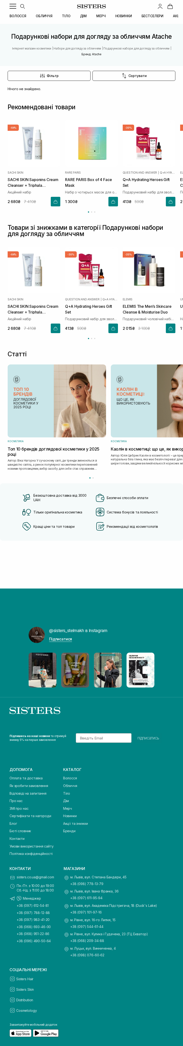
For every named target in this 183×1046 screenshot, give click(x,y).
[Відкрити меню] (13, 6)
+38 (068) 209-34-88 (87, 941)
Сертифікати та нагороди (30, 816)
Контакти (17, 839)
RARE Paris (73, 172)
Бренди (69, 831)
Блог (13, 823)
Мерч (67, 808)
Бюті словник (20, 831)
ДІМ (83, 16)
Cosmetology (26, 1010)
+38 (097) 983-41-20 (33, 920)
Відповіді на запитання (28, 793)
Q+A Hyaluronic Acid (167, 172)
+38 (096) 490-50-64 (34, 941)
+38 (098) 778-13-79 (86, 884)
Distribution (24, 1000)
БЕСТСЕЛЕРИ (153, 16)
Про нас (16, 801)
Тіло (66, 793)
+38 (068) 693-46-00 (34, 927)
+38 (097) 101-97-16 (86, 912)
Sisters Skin (25, 989)
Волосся (70, 778)
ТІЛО (66, 16)
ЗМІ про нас (19, 808)
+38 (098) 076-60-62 (87, 955)
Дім (66, 801)
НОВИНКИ (123, 16)
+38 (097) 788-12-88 (33, 913)
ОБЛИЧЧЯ (44, 16)
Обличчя (70, 786)
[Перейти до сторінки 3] (94, 212)
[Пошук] (22, 6)
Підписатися (60, 639)
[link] (170, 6)
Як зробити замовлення (29, 786)
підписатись (148, 738)
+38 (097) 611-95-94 (86, 898)
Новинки (70, 816)
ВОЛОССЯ (18, 16)
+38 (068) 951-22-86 (33, 934)
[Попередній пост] (37, 670)
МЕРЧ (101, 16)
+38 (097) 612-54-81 (33, 905)
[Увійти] (160, 6)
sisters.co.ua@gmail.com (35, 877)
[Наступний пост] (146, 670)
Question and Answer (140, 172)
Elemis (128, 299)
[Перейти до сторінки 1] (88, 212)
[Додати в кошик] (55, 202)
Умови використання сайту (32, 846)
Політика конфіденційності (31, 854)
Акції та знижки (75, 823)
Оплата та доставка (26, 778)
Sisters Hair (24, 979)
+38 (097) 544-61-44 (86, 927)
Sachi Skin (15, 172)
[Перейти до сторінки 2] (91, 212)
